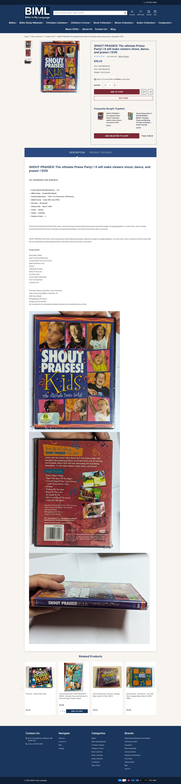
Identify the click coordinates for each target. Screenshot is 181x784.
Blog (113, 29)
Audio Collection (146, 22)
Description (77, 152)
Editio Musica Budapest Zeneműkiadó (137, 738)
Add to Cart (116, 92)
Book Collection (102, 22)
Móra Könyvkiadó (130, 748)
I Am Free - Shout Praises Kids (36, 694)
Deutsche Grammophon (133, 755)
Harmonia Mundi (130, 752)
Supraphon (128, 745)
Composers (165, 22)
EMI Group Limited (131, 741)
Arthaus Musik (129, 762)
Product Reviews (100, 152)
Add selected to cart (116, 136)
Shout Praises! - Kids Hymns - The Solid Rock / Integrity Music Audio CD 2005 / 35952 (139, 696)
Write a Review (124, 56)
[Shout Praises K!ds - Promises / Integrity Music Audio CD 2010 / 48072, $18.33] (107, 677)
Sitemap (61, 748)
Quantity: (97, 85)
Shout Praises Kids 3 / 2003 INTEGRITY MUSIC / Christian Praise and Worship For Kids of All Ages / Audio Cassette (73, 696)
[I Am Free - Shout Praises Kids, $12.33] (40, 677)
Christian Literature (56, 22)
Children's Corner (80, 22)
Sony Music (128, 758)
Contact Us (101, 29)
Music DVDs (71, 29)
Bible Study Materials (31, 22)
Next (159, 688)
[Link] (37, 13)
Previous (22, 688)
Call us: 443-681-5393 (35, 744)
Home (27, 36)
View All (127, 769)
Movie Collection (124, 22)
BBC (126, 765)
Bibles (12, 22)
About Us (87, 29)
